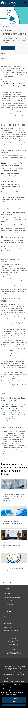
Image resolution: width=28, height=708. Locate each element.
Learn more (13, 694)
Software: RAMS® (8, 601)
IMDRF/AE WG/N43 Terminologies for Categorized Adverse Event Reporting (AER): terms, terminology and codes (13, 86)
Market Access (7, 593)
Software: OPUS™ (8, 604)
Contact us (8, 48)
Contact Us (6, 620)
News (3, 53)
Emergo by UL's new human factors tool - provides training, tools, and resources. (14, 652)
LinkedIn (16, 663)
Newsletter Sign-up (8, 627)
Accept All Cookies (14, 705)
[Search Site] (22, 3)
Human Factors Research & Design (12, 597)
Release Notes (19, 136)
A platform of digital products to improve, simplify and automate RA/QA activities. (14, 641)
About (5, 616)
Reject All (14, 701)
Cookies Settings (14, 698)
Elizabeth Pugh (19, 63)
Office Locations (7, 623)
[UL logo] (8, 3)
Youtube (12, 663)
